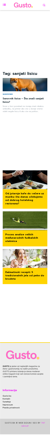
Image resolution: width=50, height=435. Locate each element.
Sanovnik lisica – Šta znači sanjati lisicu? (23, 100)
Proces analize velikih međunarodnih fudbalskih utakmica (21, 238)
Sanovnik (8, 94)
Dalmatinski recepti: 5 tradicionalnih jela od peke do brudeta (24, 275)
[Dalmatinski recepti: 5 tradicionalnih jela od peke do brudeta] (25, 258)
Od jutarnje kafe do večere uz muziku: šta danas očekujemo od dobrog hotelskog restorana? (24, 198)
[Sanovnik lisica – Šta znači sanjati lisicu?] (25, 84)
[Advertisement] (25, 45)
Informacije (10, 390)
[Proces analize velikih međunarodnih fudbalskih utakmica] (25, 221)
